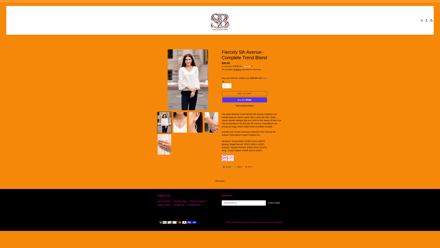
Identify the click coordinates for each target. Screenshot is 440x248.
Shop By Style (180, 201)
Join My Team (164, 201)
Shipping (237, 69)
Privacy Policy (164, 205)
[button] (237, 66)
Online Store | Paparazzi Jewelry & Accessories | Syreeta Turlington (257, 222)
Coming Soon (194, 205)
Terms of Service (197, 201)
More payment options (245, 106)
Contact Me (179, 205)
